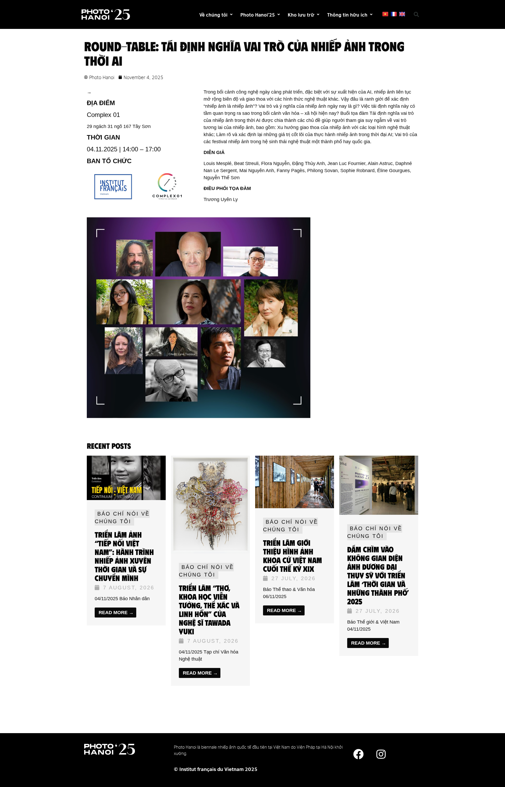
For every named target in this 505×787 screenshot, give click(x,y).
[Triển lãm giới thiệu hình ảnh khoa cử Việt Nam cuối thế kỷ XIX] (294, 506)
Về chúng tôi (213, 14)
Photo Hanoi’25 (257, 14)
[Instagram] (380, 754)
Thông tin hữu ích (347, 14)
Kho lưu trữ (301, 14)
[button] (416, 14)
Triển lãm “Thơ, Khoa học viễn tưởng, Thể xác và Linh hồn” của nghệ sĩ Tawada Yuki (209, 610)
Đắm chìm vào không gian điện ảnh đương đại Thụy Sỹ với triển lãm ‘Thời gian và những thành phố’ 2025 (378, 575)
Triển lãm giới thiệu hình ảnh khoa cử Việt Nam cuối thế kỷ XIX (292, 556)
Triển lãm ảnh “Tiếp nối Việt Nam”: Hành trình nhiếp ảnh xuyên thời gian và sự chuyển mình (124, 556)
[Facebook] (358, 754)
